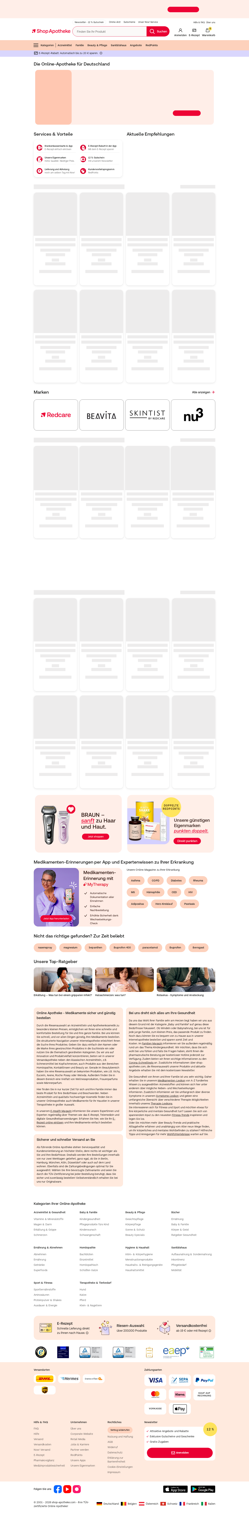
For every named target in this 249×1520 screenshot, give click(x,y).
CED (174, 873)
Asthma (135, 861)
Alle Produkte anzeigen (194, 440)
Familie (80, 45)
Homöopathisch (89, 1246)
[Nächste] (213, 97)
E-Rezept (39, 1436)
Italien (211, 1485)
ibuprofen (175, 928)
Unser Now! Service (148, 22)
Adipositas (137, 885)
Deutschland (111, 1485)
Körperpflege (133, 1205)
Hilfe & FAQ (199, 22)
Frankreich (192, 1485)
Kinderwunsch (88, 1211)
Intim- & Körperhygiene (139, 1235)
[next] (210, 415)
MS (133, 873)
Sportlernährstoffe (45, 1270)
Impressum (114, 1453)
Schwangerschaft (90, 1216)
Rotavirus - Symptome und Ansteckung (180, 976)
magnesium (70, 928)
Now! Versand (42, 1431)
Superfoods (40, 1251)
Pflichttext (42, 122)
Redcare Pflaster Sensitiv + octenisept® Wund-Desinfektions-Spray (55, 482)
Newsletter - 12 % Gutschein (89, 22)
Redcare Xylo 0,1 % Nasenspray (145, 478)
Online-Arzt (114, 22)
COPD (155, 861)
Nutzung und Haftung (120, 1418)
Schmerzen (40, 1216)
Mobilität (176, 1251)
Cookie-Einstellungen (120, 1448)
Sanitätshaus (118, 45)
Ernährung (177, 1200)
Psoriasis (189, 885)
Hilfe (36, 1415)
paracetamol (150, 928)
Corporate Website (82, 1415)
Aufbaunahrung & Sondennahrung (191, 1235)
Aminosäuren (41, 1276)
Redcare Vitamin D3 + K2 (96, 478)
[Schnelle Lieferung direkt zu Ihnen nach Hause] (87, 1314)
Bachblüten (86, 1235)
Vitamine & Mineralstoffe (48, 1200)
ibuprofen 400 (122, 928)
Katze (83, 1276)
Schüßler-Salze (89, 1251)
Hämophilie (153, 873)
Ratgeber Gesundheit (184, 1216)
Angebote (136, 45)
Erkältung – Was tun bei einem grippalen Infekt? (63, 976)
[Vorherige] (36, 97)
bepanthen (95, 928)
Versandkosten (42, 1425)
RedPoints (152, 45)
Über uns (210, 22)
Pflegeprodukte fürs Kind (94, 1205)
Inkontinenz (178, 1241)
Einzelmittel (87, 1241)
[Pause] (209, 120)
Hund (83, 1270)
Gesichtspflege (134, 1200)
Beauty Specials (135, 1216)
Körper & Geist (180, 1211)
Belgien (132, 1485)
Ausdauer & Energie (45, 1286)
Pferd (83, 1281)
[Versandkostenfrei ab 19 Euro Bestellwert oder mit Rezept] (209, 1312)
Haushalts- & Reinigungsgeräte (144, 1246)
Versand (38, 1420)
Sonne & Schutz (135, 1211)
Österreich (152, 1485)
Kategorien (47, 45)
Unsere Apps (78, 1441)
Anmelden (182, 1434)
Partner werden (80, 1431)
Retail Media (78, 1420)
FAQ (36, 1409)
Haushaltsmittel (134, 1251)
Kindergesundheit (90, 1200)
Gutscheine (129, 22)
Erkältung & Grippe (45, 1211)
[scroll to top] (220, 1511)
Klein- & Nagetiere (91, 1286)
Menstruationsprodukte (139, 1241)
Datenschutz (115, 1433)
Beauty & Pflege (97, 45)
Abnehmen (40, 1235)
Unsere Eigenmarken (83, 1447)
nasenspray (45, 928)
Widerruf (113, 1428)
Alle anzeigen (201, 392)
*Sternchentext (10, 16)
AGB (110, 1423)
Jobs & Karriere (80, 1425)
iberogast (198, 928)
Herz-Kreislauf (164, 885)
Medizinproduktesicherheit (49, 1447)
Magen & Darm (43, 1205)
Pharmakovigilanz (44, 1441)
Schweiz (172, 1485)
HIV (190, 873)
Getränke (39, 1246)
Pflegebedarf (179, 1246)
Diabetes (176, 861)
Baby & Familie (180, 1205)
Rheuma (198, 861)
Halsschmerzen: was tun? (110, 976)
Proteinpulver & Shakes (48, 1281)
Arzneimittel (65, 45)
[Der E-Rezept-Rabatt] (101, 54)
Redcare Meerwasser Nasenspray (192, 478)
